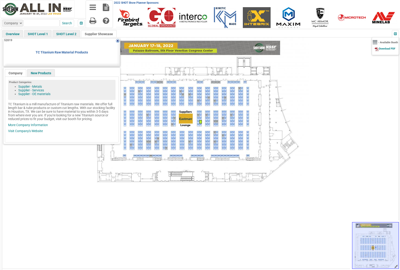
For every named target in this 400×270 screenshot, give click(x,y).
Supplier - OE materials (34, 94)
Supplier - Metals (30, 86)
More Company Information (28, 125)
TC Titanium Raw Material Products (62, 52)
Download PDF (387, 48)
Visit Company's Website (25, 131)
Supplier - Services (31, 90)
